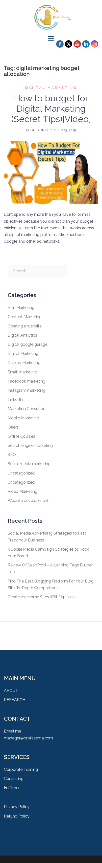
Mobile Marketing (23, 418)
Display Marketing (24, 362)
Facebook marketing (26, 381)
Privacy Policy (16, 806)
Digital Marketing (51, 87)
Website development (28, 500)
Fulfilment (13, 787)
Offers (13, 427)
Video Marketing (22, 491)
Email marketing (22, 372)
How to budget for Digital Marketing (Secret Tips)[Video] (51, 108)
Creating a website (25, 326)
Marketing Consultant (27, 408)
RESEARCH (14, 699)
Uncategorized (21, 473)
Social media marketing (29, 463)
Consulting (14, 778)
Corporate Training (21, 769)
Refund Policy (16, 816)
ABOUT (11, 690)
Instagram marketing (27, 390)
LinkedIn (15, 399)
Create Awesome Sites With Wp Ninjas (42, 597)
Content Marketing (25, 316)
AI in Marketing (21, 307)
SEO (12, 454)
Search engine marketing (30, 445)
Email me (12, 731)
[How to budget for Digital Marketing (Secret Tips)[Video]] (51, 172)
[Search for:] (37, 271)
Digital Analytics (22, 335)
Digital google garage (27, 344)
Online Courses (21, 436)
